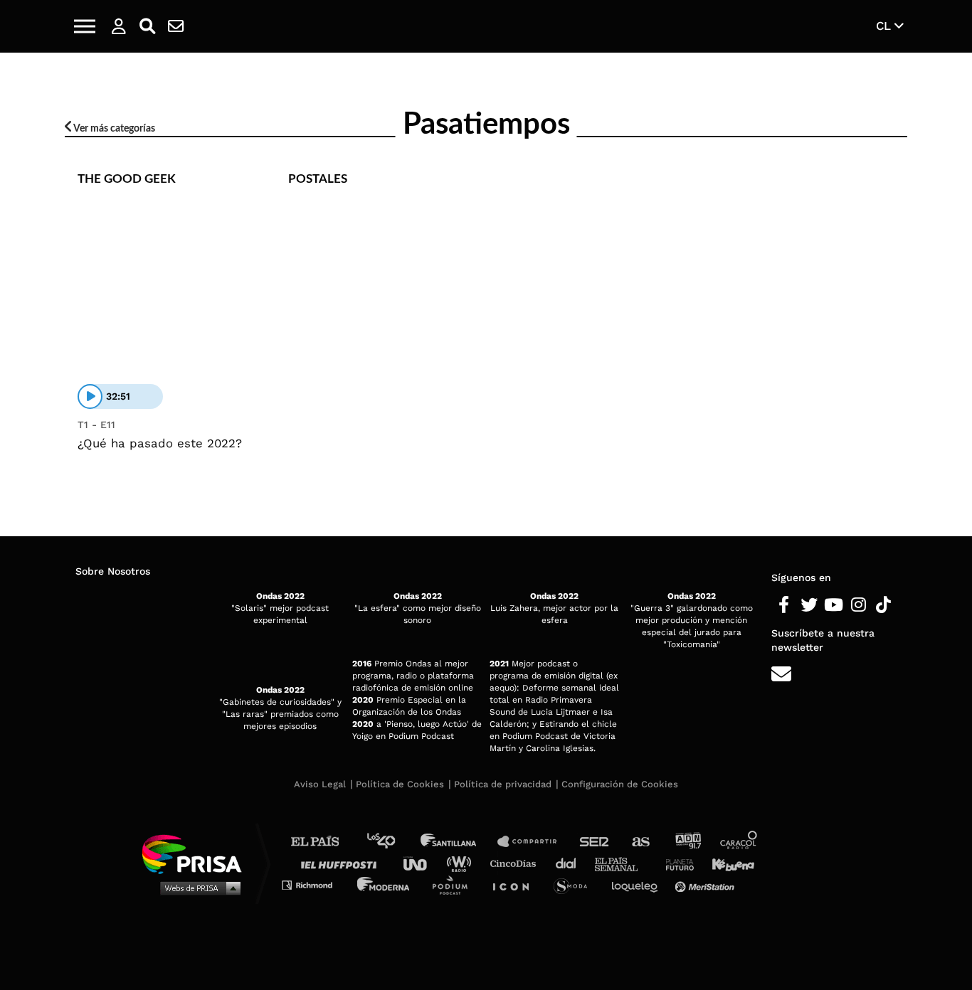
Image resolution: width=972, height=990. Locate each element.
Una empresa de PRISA (197, 853)
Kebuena (726, 863)
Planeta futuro (675, 863)
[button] (85, 26)
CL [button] (885, 25)
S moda (575, 884)
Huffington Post (342, 863)
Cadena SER (595, 842)
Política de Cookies (400, 784)
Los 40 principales (391, 842)
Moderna (384, 884)
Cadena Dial (570, 863)
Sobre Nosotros (112, 571)
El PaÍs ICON (515, 884)
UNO (421, 863)
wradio (462, 863)
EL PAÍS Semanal (623, 863)
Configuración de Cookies (619, 784)
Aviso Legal (320, 784)
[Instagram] (858, 605)
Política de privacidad (502, 784)
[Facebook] (783, 605)
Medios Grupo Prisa (197, 887)
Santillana (458, 842)
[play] (90, 396)
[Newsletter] (176, 26)
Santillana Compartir (533, 842)
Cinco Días (517, 863)
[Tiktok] (883, 605)
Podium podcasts (454, 884)
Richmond (314, 884)
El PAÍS (323, 842)
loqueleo (638, 884)
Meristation (707, 884)
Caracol (739, 842)
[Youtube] (833, 605)
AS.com (640, 842)
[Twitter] (808, 605)
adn (687, 842)
